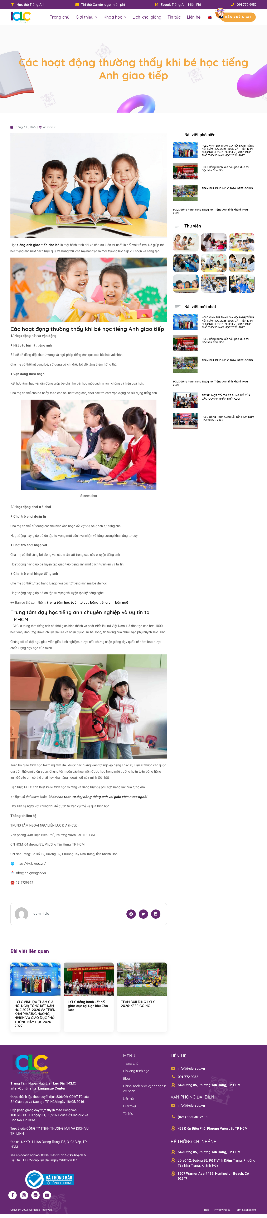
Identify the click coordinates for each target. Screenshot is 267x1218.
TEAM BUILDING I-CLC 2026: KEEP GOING (138, 1004)
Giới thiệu (84, 17)
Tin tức (174, 17)
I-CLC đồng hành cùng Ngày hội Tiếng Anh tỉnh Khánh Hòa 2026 (210, 211)
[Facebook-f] (12, 1195)
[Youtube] (47, 1195)
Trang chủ (59, 17)
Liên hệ (193, 17)
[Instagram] (24, 1195)
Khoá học (112, 17)
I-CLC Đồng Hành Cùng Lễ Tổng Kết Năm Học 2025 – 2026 (228, 418)
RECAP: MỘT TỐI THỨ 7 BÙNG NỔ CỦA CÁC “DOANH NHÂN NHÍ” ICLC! (226, 397)
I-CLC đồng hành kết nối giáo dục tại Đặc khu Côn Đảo (88, 1006)
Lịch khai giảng (146, 17)
